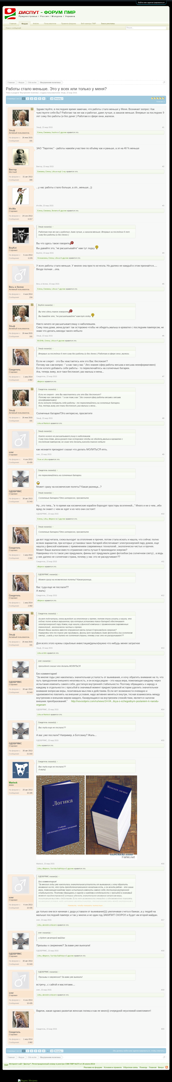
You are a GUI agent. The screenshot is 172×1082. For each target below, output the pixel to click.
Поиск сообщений (13, 28)
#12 (162, 595)
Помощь (143, 1067)
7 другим (61, 289)
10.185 (29, 793)
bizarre (54, 925)
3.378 (30, 258)
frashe (54, 132)
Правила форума (68, 24)
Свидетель (41, 376)
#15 (162, 740)
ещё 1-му (62, 171)
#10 (162, 514)
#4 (163, 253)
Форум (25, 24)
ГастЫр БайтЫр (57, 869)
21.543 (29, 502)
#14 (162, 709)
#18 (162, 951)
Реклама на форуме (93, 1067)
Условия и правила (113, 1067)
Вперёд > (59, 99)
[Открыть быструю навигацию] (164, 82)
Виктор (39, 166)
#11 (162, 561)
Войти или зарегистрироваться (151, 3)
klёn (45, 653)
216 (30, 297)
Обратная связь (130, 1067)
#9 (163, 454)
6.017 (30, 219)
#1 (163, 127)
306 (30, 180)
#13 (162, 648)
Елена (39, 132)
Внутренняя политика (29, 93)
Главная (12, 24)
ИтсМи (39, 206)
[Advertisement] (86, 56)
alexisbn (45, 925)
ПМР (6, 1065)
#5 (163, 284)
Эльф (63, 93)
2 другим (63, 132)
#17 (162, 920)
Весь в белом (42, 284)
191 (30, 141)
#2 (163, 166)
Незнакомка (42, 258)
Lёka (54, 171)
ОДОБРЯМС (41, 514)
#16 (162, 864)
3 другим (70, 869)
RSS (166, 1067)
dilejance (40, 381)
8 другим (63, 211)
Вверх (161, 1067)
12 (52, 99)
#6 (163, 336)
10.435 (29, 462)
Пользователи (50, 24)
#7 (163, 376)
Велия (54, 211)
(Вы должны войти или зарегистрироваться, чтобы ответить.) (139, 1051)
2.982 (30, 380)
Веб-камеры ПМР (88, 24)
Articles (36, 24)
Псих (39, 459)
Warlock (46, 423)
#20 (162, 1029)
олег (38, 454)
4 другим (60, 341)
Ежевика (47, 132)
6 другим (64, 258)
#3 (163, 206)
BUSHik (40, 341)
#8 (163, 418)
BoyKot (39, 253)
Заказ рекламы (108, 24)
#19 (162, 990)
